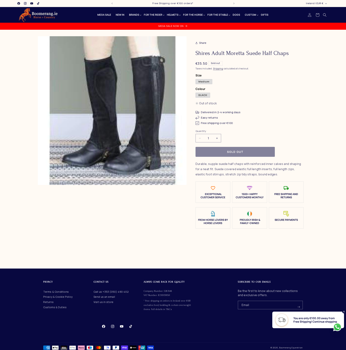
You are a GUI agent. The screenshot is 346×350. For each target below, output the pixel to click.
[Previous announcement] (112, 3)
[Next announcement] (234, 3)
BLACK (204, 95)
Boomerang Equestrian (291, 347)
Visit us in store (104, 302)
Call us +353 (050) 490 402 (111, 291)
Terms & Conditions (56, 291)
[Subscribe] (299, 305)
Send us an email (104, 296)
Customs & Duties (55, 307)
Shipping (218, 68)
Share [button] (203, 43)
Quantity (201, 131)
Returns (48, 302)
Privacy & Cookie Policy (58, 296)
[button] (325, 15)
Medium (205, 82)
